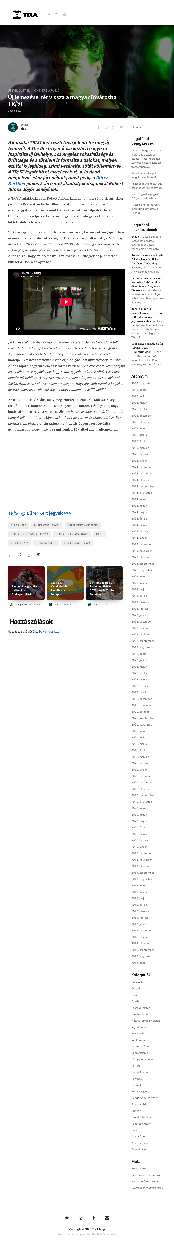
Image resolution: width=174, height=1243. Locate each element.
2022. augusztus (141, 647)
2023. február (139, 609)
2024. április (139, 519)
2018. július (138, 963)
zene (134, 1130)
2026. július (138, 390)
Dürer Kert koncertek (82, 525)
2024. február (139, 531)
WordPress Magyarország (147, 1188)
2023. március (140, 602)
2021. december (141, 699)
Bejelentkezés (140, 1169)
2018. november (141, 937)
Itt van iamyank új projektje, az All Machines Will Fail (148, 268)
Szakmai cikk (139, 1104)
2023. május (139, 589)
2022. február (139, 686)
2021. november (141, 705)
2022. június (139, 660)
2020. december (141, 776)
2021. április (139, 750)
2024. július (138, 499)
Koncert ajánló (46, 90)
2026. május (139, 403)
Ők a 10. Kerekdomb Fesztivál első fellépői (60, 588)
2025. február (139, 454)
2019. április (139, 905)
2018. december (141, 931)
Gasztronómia (139, 1014)
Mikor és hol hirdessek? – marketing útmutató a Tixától (146, 209)
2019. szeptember (142, 873)
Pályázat (136, 1079)
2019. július (138, 885)
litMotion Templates (103, 1234)
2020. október (140, 789)
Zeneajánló (138, 1136)
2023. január (139, 615)
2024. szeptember (142, 486)
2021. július (138, 731)
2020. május (139, 821)
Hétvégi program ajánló (145, 1021)
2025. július (138, 428)
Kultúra (135, 1066)
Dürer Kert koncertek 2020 (29, 534)
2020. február (139, 840)
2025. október (140, 422)
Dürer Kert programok (72, 534)
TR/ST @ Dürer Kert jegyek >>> (39, 513)
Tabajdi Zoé (21, 604)
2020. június (139, 815)
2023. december (141, 544)
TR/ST (99, 534)
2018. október (140, 943)
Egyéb (135, 1001)
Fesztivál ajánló (140, 1008)
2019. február (139, 918)
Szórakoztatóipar (141, 1117)
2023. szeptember (142, 564)
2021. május (139, 744)
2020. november (141, 782)
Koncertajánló (139, 1053)
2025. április (139, 441)
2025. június (139, 435)
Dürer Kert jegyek (46, 525)
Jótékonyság (138, 1040)
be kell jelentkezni (50, 632)
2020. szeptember (142, 795)
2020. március (140, 834)
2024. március (140, 525)
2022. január (139, 692)
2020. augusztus (141, 802)
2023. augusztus (141, 570)
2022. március (140, 679)
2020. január (139, 847)
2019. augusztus (141, 879)
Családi (135, 988)
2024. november (141, 473)
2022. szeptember (142, 641)
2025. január (139, 461)
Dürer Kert (18, 525)
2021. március (140, 757)
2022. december (141, 622)
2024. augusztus (141, 493)
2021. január (139, 770)
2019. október (140, 866)
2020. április (139, 828)
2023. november (141, 551)
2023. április (139, 596)
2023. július (138, 576)
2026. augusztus (141, 383)
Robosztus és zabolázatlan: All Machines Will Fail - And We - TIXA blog (148, 259)
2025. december (141, 416)
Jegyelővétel (19, 90)
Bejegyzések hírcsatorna (146, 1175)
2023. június (139, 583)
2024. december (141, 467)
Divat (134, 995)
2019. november (141, 860)
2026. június (139, 396)
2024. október (140, 480)
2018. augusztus (141, 956)
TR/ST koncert (46, 543)
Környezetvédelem (142, 1059)
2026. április (139, 409)
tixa (23, 129)
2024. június (139, 506)
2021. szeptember (142, 718)
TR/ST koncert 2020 (77, 543)
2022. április (139, 673)
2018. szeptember (142, 950)
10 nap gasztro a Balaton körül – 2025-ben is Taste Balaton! (102, 588)
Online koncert (140, 1072)
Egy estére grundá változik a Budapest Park (24, 590)
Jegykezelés (138, 1033)
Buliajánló (137, 982)
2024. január (139, 538)
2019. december (141, 853)
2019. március (140, 911)
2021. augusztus (141, 725)
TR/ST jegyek (19, 543)
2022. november (141, 628)
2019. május (139, 898)
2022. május (139, 667)
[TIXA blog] (25, 26)
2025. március (140, 448)
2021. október (140, 712)
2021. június (139, 737)
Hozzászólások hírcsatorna (147, 1181)
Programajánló (140, 1091)
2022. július (138, 654)
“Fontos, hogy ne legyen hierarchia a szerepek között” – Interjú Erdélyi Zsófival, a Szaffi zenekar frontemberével (146, 159)
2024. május (139, 512)
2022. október (140, 634)
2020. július (138, 808)
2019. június (139, 892)
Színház (136, 1111)
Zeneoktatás (138, 1149)
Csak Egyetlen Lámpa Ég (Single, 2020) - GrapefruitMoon (147, 348)
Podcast (136, 1085)
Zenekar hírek (139, 1143)
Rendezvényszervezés (144, 1098)
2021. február (139, 763)
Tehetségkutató (141, 1124)
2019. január (139, 924)
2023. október (140, 557)
